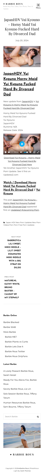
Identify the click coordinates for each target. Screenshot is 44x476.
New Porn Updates (24, 222)
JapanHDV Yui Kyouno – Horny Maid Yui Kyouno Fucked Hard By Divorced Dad (20, 203)
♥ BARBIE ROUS (22, 454)
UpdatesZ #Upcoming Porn (25, 210)
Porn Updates (28, 225)
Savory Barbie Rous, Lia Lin (17, 389)
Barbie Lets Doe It (14, 346)
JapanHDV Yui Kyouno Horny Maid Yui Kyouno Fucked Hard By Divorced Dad (20, 84)
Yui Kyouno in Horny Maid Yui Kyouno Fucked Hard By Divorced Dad (21, 104)
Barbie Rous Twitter (15, 351)
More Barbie (9, 332)
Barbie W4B (9, 327)
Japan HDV (10, 222)
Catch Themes (25, 471)
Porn (11, 225)
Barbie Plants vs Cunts (16, 341)
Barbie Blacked (11, 322)
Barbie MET (11, 337)
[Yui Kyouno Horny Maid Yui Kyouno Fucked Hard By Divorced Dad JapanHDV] (22, 56)
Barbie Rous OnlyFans (16, 356)
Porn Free (18, 225)
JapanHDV (27, 101)
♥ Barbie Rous (13, 3)
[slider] (10, 152)
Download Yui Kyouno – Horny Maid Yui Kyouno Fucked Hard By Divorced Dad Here (22, 161)
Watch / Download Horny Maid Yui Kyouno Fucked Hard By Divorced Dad (19, 186)
